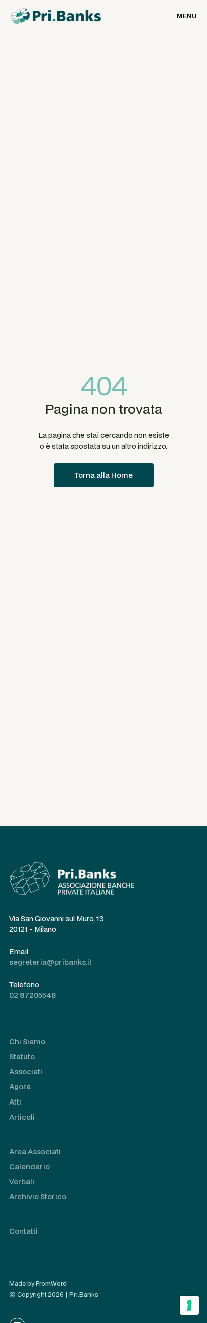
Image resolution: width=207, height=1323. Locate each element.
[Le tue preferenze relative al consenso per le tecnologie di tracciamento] (189, 1305)
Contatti (23, 1231)
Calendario (29, 1166)
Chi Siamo (27, 1041)
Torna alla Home (104, 475)
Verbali (21, 1181)
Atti (15, 1102)
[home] (56, 16)
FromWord (51, 1283)
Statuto (22, 1056)
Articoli (22, 1117)
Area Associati (35, 1151)
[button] (186, 16)
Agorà (20, 1086)
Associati (25, 1071)
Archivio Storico (37, 1196)
